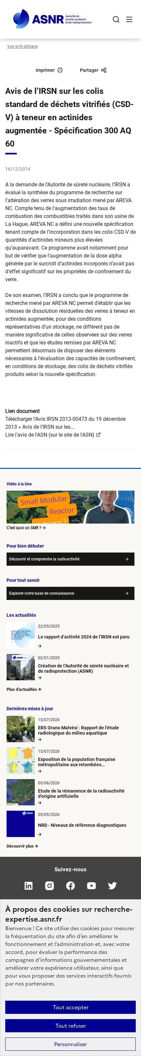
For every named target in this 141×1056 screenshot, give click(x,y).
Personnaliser (70, 1044)
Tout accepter (71, 1007)
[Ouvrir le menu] (129, 19)
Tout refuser (70, 1026)
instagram (49, 885)
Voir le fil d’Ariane (22, 46)
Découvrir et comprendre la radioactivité (44, 559)
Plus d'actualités (22, 689)
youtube (91, 885)
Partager (89, 70)
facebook (70, 885)
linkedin (28, 885)
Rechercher (116, 19)
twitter (112, 885)
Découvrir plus (20, 846)
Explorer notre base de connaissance (41, 593)
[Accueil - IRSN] (52, 19)
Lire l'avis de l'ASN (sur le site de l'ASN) (49, 435)
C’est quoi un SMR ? (24, 528)
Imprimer (45, 70)
